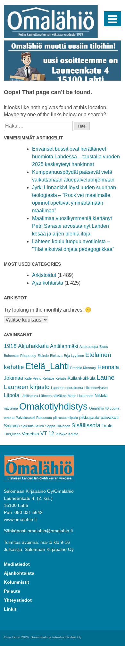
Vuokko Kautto (66, 434)
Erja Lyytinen (74, 356)
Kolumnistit (16, 582)
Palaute (12, 591)
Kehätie (48, 378)
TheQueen (12, 434)
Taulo (107, 425)
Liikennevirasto (96, 388)
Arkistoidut (44, 275)
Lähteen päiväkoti (52, 396)
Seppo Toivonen (57, 426)
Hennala (108, 367)
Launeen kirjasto (27, 387)
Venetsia (30, 433)
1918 (10, 346)
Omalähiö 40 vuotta (104, 408)
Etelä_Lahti (47, 366)
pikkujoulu (89, 417)
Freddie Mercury (83, 368)
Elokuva (56, 356)
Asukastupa (88, 347)
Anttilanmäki (64, 346)
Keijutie (60, 378)
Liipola (11, 395)
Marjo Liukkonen (80, 396)
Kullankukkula (82, 378)
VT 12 (47, 433)
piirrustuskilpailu (65, 418)
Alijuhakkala (33, 346)
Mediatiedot (17, 564)
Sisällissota (85, 425)
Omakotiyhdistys (53, 406)
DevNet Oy (73, 637)
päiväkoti (110, 417)
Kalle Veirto (32, 378)
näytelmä (11, 408)
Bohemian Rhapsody (20, 356)
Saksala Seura (32, 426)
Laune (105, 377)
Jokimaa (13, 378)
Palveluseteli (25, 418)
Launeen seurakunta (67, 388)
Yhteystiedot (18, 600)
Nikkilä (101, 395)
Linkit (10, 609)
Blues (103, 347)
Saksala (12, 425)
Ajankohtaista (47, 283)
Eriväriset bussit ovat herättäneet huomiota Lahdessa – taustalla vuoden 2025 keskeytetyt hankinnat (76, 156)
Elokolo (43, 356)
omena (9, 418)
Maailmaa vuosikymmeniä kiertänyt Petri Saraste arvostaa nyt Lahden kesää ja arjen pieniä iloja (72, 226)
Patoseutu (44, 418)
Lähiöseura (29, 396)
